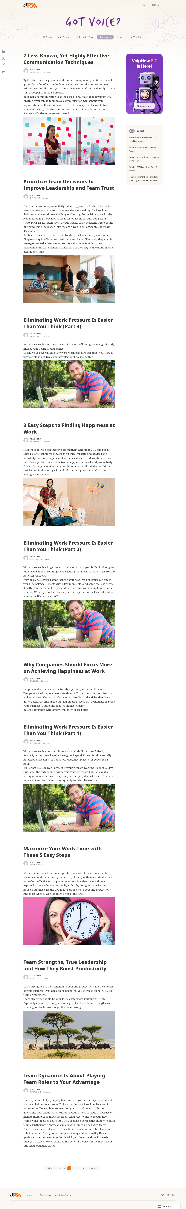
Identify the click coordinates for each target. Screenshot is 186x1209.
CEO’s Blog (136, 37)
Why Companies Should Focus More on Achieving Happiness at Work (67, 667)
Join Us (155, 4)
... (79, 1168)
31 (64, 1168)
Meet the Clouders (64, 1195)
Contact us (45, 1195)
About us (31, 1195)
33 (74, 1168)
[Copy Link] (3, 66)
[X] (3, 59)
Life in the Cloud (85, 37)
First (50, 1168)
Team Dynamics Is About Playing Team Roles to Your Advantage (64, 1078)
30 (60, 1168)
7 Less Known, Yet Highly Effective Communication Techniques (66, 58)
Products (121, 37)
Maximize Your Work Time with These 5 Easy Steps (62, 851)
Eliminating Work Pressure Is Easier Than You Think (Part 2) (68, 546)
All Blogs (47, 37)
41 (84, 1168)
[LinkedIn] (3, 53)
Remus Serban (35, 69)
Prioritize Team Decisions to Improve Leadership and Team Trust (68, 184)
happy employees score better (70, 709)
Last (93, 1168)
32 (69, 1168)
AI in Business (64, 37)
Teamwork (105, 37)
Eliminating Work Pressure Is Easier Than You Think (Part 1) (68, 730)
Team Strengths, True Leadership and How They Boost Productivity (65, 965)
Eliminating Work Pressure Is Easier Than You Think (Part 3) (68, 323)
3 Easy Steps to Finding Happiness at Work (69, 428)
